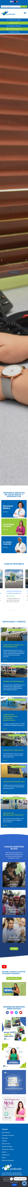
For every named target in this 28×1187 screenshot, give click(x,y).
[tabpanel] (14, 588)
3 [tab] (12, 610)
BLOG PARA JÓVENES (14, 910)
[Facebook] (11, 1)
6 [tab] (17, 610)
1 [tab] (8, 610)
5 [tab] (16, 610)
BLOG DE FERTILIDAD (14, 938)
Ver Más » (5, 660)
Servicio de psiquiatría (13, 750)
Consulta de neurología (14, 782)
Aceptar (14, 1184)
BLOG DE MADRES (14, 883)
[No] (26, 1181)
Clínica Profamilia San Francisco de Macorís (14, 592)
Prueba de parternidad (13, 681)
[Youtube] (17, 1)
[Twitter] (16, 1012)
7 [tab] (19, 610)
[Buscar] (24, 6)
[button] (25, 13)
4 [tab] (14, 610)
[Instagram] (13, 1)
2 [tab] (10, 610)
